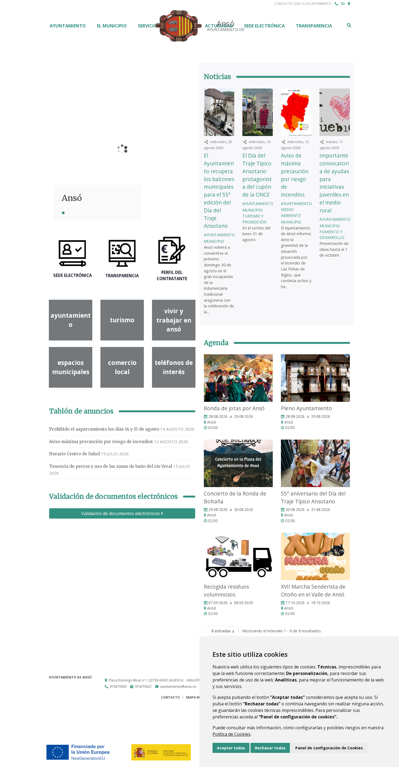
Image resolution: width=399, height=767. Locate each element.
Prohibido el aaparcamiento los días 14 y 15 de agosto (104, 429)
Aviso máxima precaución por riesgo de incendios (101, 441)
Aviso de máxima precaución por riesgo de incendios (294, 175)
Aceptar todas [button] (231, 747)
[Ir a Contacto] (342, 3)
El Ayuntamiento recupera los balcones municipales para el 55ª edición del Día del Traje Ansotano (219, 190)
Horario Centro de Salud (74, 453)
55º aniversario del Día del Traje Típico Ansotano (313, 497)
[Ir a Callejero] (349, 3)
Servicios (149, 26)
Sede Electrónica (264, 26)
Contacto (170, 697)
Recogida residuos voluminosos (226, 590)
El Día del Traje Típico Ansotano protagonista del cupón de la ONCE (257, 175)
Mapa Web (195, 697)
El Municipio (112, 26)
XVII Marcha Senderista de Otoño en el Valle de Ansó (313, 590)
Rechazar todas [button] (270, 747)
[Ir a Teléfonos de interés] (336, 3)
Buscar (348, 25)
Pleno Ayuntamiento (306, 408)
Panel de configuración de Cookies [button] (329, 747)
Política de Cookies (232, 734)
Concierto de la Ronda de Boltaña (235, 497)
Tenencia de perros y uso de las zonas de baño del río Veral (110, 466)
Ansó (72, 198)
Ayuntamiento (68, 26)
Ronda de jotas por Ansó (234, 408)
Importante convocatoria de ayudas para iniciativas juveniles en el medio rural (334, 183)
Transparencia (314, 26)
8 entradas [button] (221, 630)
